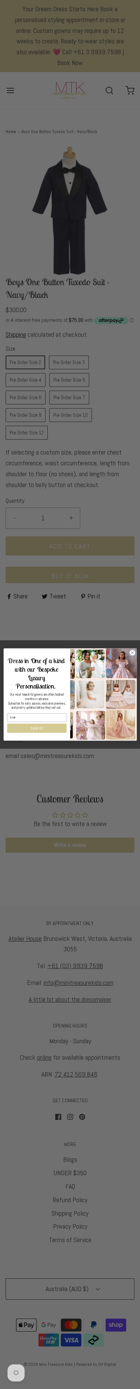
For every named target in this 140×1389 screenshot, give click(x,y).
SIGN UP (37, 728)
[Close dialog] (132, 653)
